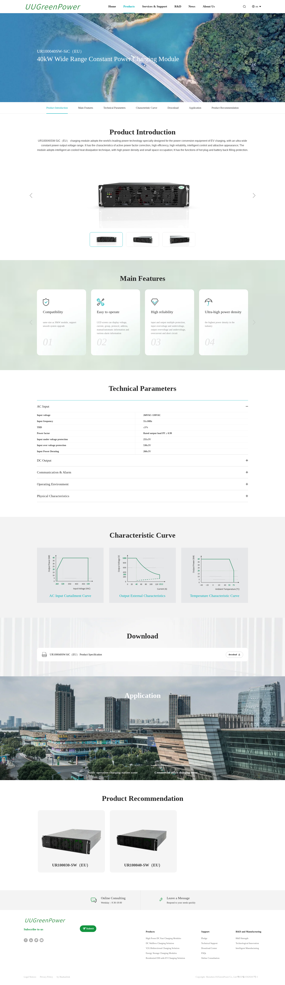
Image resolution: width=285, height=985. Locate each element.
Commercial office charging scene (176, 772)
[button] (31, 195)
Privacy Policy (46, 977)
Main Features (85, 107)
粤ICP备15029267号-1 (247, 977)
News (192, 6)
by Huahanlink (63, 977)
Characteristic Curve (146, 107)
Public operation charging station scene (112, 772)
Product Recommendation (225, 107)
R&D (177, 6)
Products (129, 6)
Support (205, 931)
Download (173, 107)
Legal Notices (30, 977)
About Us (209, 6)
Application (195, 107)
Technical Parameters (114, 107)
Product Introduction (57, 107)
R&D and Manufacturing (248, 931)
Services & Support (154, 6)
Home (112, 6)
